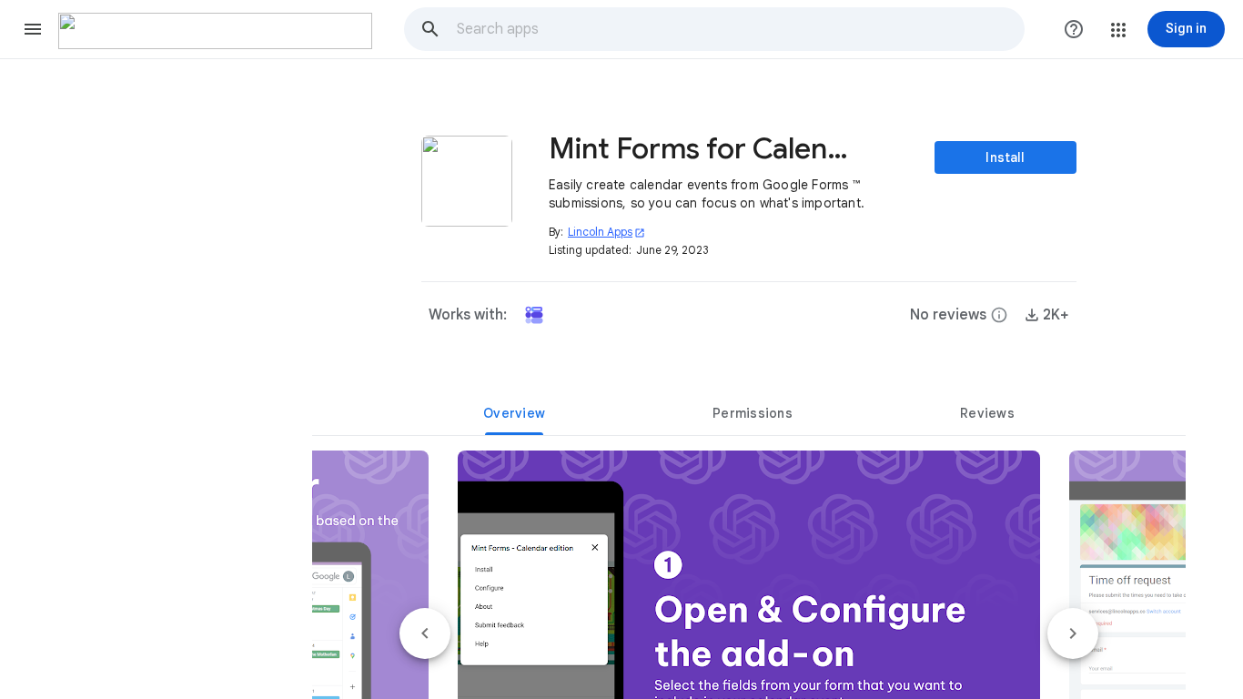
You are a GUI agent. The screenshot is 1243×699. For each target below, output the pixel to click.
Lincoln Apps (606, 231)
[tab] (514, 413)
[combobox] (740, 29)
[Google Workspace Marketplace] (215, 31)
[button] (33, 29)
